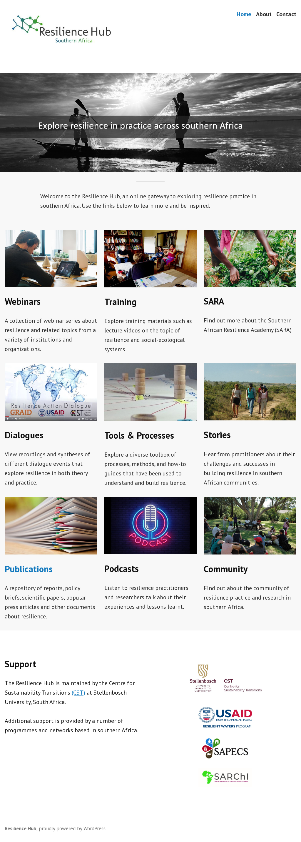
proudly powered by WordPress (72, 828)
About (264, 14)
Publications (29, 569)
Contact (286, 14)
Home (244, 14)
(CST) (78, 692)
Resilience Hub (20, 828)
